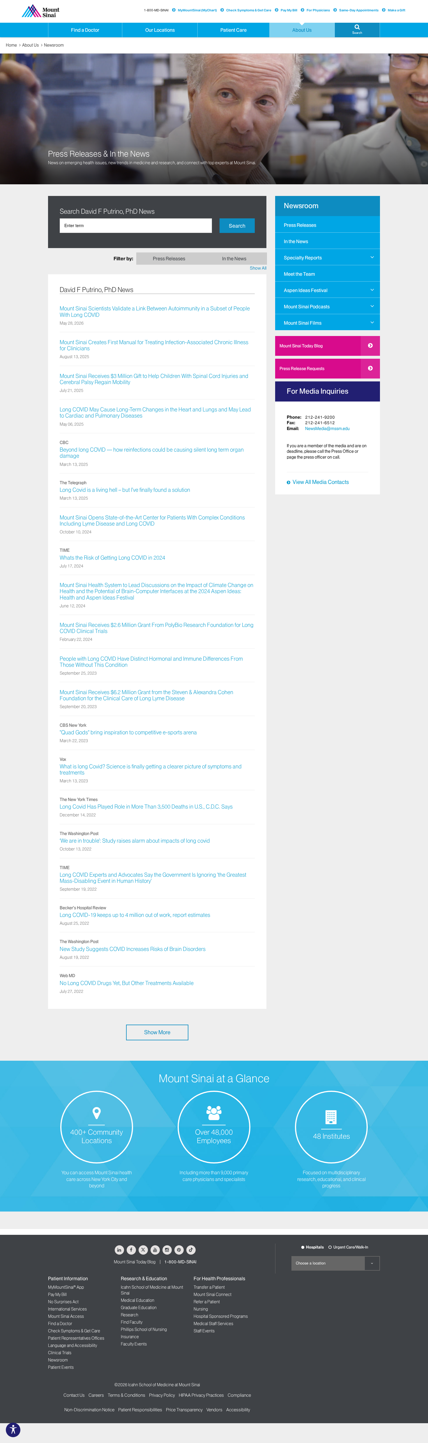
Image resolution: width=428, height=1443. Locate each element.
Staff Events (204, 1331)
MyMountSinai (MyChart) (197, 10)
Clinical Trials (59, 1352)
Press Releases (300, 225)
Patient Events (61, 1367)
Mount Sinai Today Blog (301, 346)
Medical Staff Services (213, 1323)
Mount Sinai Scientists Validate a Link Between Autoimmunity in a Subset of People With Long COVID (155, 311)
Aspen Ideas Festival (306, 290)
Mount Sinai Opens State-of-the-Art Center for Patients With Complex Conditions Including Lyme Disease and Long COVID (152, 520)
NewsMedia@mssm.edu (327, 428)
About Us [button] (302, 30)
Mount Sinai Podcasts (307, 307)
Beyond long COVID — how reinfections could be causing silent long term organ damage (152, 453)
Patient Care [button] (233, 30)
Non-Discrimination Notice (89, 1409)
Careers (96, 1395)
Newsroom (54, 45)
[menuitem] (327, 224)
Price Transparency (184, 1409)
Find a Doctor (60, 1323)
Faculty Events (134, 1344)
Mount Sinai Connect (212, 1294)
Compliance (239, 1395)
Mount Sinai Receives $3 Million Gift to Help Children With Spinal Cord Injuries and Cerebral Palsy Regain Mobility (154, 379)
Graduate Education (139, 1307)
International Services (67, 1309)
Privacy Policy (162, 1395)
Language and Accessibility (72, 1345)
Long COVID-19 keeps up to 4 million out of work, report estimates (135, 915)
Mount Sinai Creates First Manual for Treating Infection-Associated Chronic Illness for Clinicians (154, 345)
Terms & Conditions (126, 1395)
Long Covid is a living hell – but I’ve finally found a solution (125, 490)
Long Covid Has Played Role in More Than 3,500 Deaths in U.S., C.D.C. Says (146, 807)
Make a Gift (396, 10)
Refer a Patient (207, 1301)
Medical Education (137, 1300)
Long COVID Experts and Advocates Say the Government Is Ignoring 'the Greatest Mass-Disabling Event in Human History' (153, 878)
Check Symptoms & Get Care (248, 10)
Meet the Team (299, 274)
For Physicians (318, 10)
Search (237, 225)
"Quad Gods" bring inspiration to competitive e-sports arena (128, 732)
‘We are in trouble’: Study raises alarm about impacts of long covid (135, 841)
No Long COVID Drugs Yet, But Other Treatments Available (127, 983)
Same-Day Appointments (359, 10)
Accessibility (238, 1409)
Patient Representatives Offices (76, 1338)
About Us (30, 45)
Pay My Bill (289, 10)
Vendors (214, 1409)
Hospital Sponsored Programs (221, 1316)
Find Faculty (131, 1322)
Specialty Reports (303, 258)
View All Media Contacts (321, 482)
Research (129, 1315)
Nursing (201, 1309)
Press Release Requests (302, 368)
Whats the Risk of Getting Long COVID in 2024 (112, 558)
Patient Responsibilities (140, 1409)
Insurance (130, 1336)
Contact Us (74, 1395)
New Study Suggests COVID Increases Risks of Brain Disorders (133, 949)
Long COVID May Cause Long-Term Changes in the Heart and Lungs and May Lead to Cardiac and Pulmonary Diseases (155, 412)
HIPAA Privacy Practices (201, 1395)
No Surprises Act (63, 1301)
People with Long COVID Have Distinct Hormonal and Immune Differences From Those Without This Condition (151, 662)
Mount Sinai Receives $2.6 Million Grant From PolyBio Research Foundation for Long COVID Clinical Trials (157, 628)
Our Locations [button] (160, 30)
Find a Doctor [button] (85, 30)
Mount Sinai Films (302, 323)
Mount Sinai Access (66, 1316)
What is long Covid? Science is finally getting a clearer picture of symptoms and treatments (151, 769)
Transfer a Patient (209, 1287)
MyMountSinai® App (66, 1287)
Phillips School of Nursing (144, 1329)
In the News (296, 241)
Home (11, 45)
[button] (357, 30)
